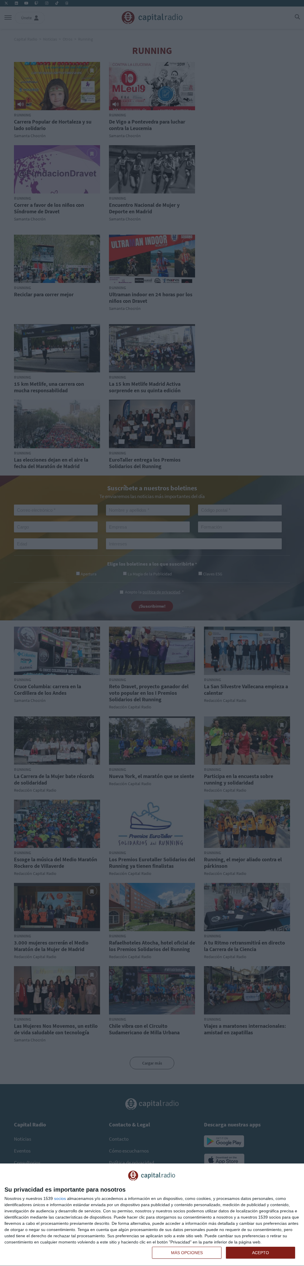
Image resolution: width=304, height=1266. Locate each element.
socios (60, 1198)
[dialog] (152, 1215)
